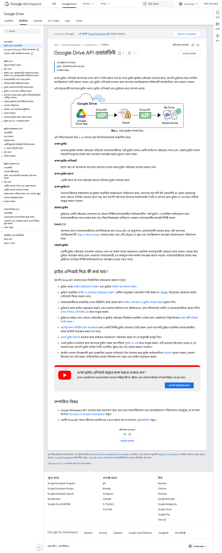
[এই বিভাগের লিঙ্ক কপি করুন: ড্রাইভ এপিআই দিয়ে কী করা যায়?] (111, 272)
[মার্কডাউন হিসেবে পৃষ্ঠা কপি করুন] (130, 53)
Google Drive (69, 3)
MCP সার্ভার (53, 20)
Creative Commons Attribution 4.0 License (108, 454)
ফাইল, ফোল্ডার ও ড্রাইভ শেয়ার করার (143, 302)
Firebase (162, 493)
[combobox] (158, 4)
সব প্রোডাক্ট (180, 533)
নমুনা (67, 20)
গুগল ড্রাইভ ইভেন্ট (70, 337)
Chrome (162, 488)
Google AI (163, 533)
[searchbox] (22, 31)
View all (162, 519)
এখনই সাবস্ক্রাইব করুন (179, 385)
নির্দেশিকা (23, 20)
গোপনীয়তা (64, 546)
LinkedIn (107, 499)
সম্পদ (103, 3)
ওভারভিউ (8, 20)
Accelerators (54, 499)
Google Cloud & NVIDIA (59, 504)
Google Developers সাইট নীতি (68, 457)
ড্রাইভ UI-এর (131, 343)
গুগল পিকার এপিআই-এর (75, 311)
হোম (56, 45)
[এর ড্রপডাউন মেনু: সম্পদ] (110, 4)
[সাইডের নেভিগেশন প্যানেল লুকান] (39, 547)
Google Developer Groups (60, 488)
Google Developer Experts (61, 493)
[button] (21, 69)
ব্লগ (104, 483)
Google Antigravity (167, 504)
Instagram (108, 493)
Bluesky (107, 488)
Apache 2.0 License (168, 454)
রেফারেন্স (37, 20)
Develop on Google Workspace (86, 414)
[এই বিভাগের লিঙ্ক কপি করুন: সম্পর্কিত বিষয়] (81, 402)
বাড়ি (54, 3)
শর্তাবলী (51, 546)
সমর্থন (79, 20)
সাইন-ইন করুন (211, 4)
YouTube (107, 509)
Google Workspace (71, 45)
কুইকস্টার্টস (143, 420)
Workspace (32, 4)
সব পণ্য (86, 3)
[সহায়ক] (192, 45)
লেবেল (167, 352)
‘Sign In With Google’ (88, 234)
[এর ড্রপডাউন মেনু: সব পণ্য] (94, 4)
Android (162, 483)
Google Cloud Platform (140, 533)
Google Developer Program (61, 483)
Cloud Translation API (99, 34)
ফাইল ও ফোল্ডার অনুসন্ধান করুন (96, 292)
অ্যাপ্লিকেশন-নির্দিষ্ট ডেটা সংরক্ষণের (79, 327)
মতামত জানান (189, 53)
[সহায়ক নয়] (197, 45)
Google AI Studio (166, 499)
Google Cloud (164, 509)
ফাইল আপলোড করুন (124, 286)
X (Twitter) (108, 504)
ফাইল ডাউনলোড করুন (86, 286)
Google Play (164, 514)
